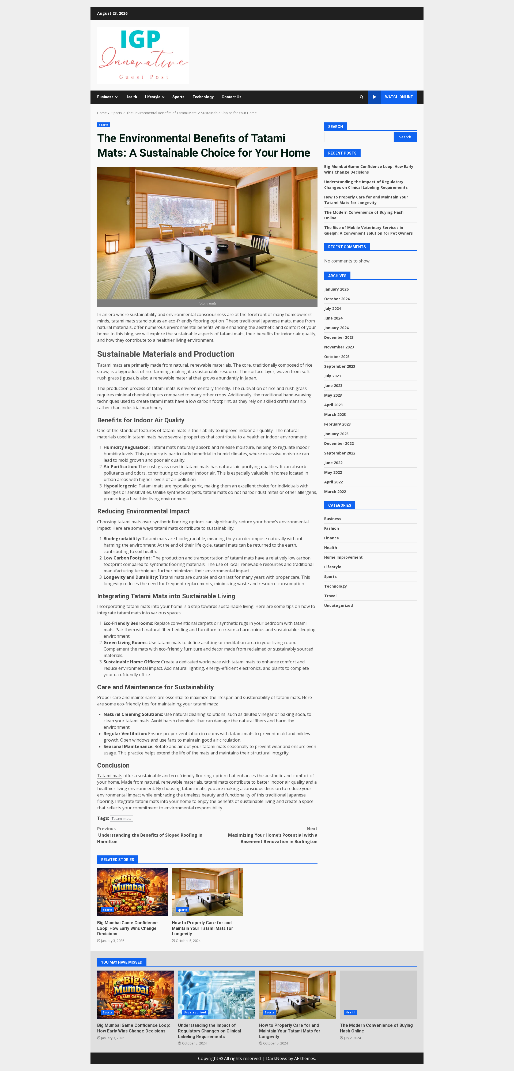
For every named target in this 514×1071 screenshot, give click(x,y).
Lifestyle (152, 97)
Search (335, 127)
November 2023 (339, 346)
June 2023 (333, 385)
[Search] (361, 97)
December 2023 (339, 337)
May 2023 (333, 394)
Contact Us (231, 97)
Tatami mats (109, 776)
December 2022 (339, 443)
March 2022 (335, 491)
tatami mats (232, 334)
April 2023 (333, 404)
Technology (203, 97)
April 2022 (333, 481)
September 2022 (339, 452)
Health (131, 97)
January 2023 (336, 433)
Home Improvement (343, 556)
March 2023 (335, 414)
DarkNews (276, 1058)
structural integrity (270, 753)
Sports (178, 97)
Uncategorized (338, 605)
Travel (330, 595)
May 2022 (333, 472)
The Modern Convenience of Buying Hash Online (378, 995)
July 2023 (332, 375)
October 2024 (337, 298)
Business (105, 97)
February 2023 (337, 423)
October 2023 (337, 356)
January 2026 (336, 288)
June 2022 (333, 462)
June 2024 (333, 317)
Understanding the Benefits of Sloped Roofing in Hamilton (149, 835)
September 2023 (339, 366)
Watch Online (399, 97)
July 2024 (332, 308)
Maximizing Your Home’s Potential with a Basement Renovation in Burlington (273, 835)
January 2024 (336, 327)
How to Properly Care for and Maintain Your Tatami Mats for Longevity (207, 892)
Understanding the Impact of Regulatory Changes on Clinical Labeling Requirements (216, 995)
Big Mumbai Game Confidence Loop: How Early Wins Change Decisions (132, 892)
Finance (331, 537)
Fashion (331, 528)
